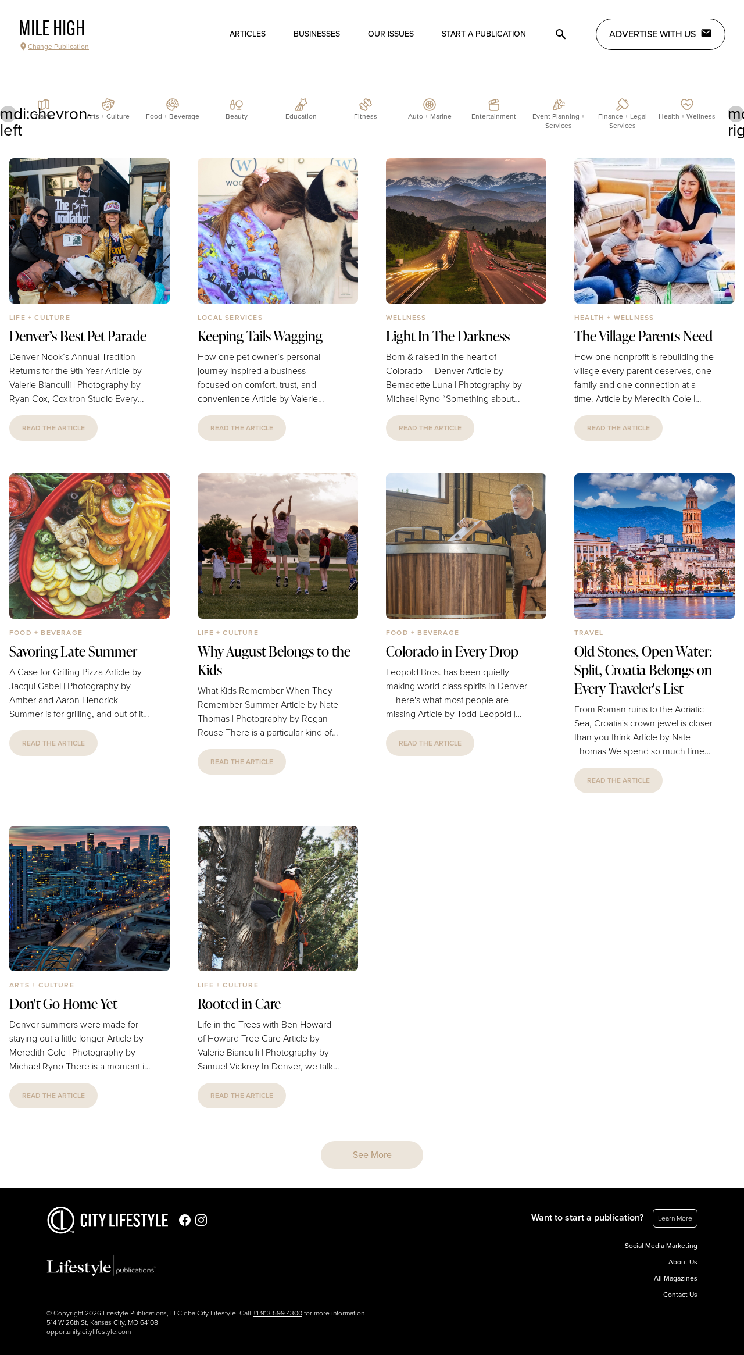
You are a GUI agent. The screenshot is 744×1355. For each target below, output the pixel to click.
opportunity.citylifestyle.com (88, 1332)
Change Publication (58, 46)
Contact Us (680, 1294)
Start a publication (484, 34)
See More (372, 1155)
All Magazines (676, 1278)
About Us (683, 1262)
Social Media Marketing (661, 1246)
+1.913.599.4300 (277, 1313)
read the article (53, 428)
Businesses (317, 34)
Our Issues (391, 34)
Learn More (675, 1218)
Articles (248, 34)
